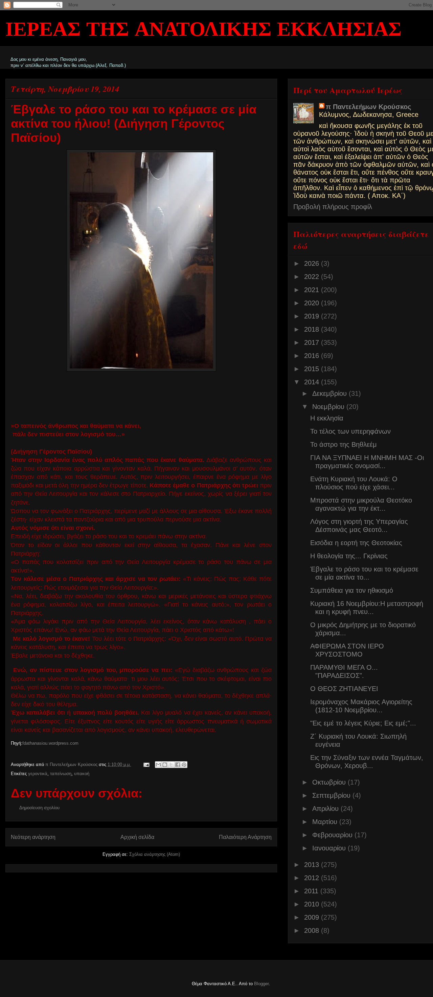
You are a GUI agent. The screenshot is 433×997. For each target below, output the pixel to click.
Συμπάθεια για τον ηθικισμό (351, 590)
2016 (312, 355)
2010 (312, 904)
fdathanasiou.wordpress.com (50, 743)
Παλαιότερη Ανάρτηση (245, 837)
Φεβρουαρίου (333, 835)
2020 (312, 303)
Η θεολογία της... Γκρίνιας (349, 556)
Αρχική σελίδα (137, 837)
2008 (312, 930)
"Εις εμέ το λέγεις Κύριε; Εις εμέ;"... (363, 723)
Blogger (261, 983)
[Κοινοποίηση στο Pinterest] (184, 764)
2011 (312, 891)
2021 (312, 289)
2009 (312, 917)
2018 (312, 329)
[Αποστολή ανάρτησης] (146, 764)
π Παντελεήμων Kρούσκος (368, 106)
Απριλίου (326, 808)
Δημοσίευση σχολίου (39, 807)
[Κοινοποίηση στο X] (171, 764)
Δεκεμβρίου (330, 393)
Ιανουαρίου (330, 848)
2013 (312, 864)
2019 (312, 316)
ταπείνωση (60, 773)
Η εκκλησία (326, 418)
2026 (312, 263)
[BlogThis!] (164, 764)
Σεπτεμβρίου (332, 795)
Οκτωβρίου (330, 782)
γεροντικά (37, 773)
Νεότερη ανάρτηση (33, 837)
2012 (312, 877)
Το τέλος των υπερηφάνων (350, 431)
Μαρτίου (325, 821)
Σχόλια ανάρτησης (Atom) (154, 854)
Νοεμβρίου (329, 406)
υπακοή (81, 773)
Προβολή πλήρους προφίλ (332, 206)
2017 (312, 342)
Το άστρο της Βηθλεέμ (343, 444)
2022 (312, 276)
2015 (312, 369)
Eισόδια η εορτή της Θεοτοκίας (356, 542)
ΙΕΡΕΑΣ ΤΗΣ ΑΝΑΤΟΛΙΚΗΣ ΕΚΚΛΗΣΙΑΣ (203, 30)
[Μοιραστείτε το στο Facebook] (177, 764)
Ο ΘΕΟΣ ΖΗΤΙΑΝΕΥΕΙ (344, 688)
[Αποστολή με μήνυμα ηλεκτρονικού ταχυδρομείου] (158, 764)
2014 (312, 382)
